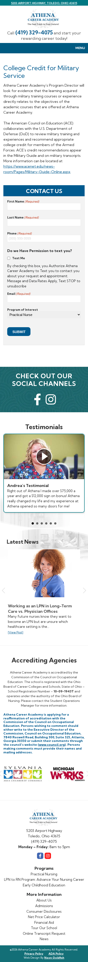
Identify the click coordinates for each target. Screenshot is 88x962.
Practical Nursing (44, 874)
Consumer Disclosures (44, 911)
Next (83, 590)
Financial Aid (44, 922)
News (44, 939)
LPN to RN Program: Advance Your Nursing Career (44, 879)
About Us (44, 900)
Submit (18, 332)
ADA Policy (56, 953)
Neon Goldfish (54, 957)
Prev (4, 590)
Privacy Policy (33, 953)
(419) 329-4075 (34, 32)
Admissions (44, 906)
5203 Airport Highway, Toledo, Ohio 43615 (44, 3)
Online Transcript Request (44, 933)
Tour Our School (44, 928)
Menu (80, 48)
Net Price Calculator (44, 917)
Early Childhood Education (44, 885)
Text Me (18, 258)
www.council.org (52, 745)
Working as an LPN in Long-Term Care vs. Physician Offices (40, 608)
